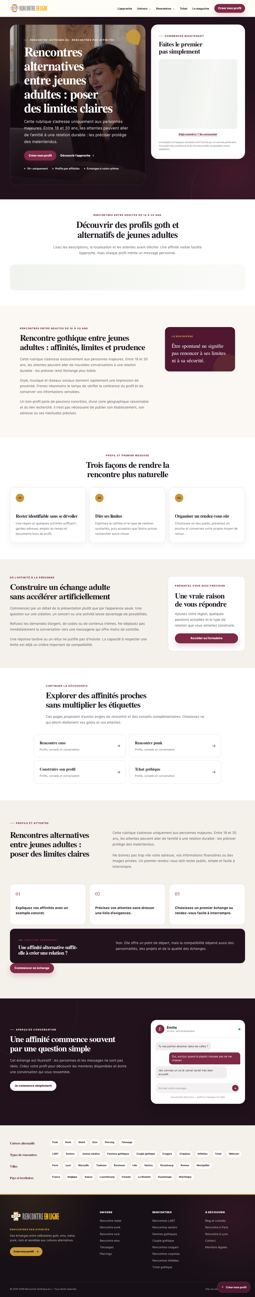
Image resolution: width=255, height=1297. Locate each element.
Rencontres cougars (165, 1247)
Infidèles (203, 1153)
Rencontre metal (110, 1220)
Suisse (88, 1177)
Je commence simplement (33, 1085)
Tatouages (107, 1247)
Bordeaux (119, 1165)
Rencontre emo (110, 1240)
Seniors (70, 1153)
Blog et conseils (215, 1220)
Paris (55, 1165)
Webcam (234, 1153)
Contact (210, 1240)
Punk (55, 1142)
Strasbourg (166, 1165)
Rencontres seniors (164, 1227)
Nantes (148, 1165)
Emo (94, 1142)
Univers (142, 8)
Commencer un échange (32, 968)
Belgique (72, 1177)
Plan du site (212, 1289)
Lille (134, 1165)
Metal (81, 1142)
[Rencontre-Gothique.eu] (29, 8)
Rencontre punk (110, 1227)
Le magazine (200, 8)
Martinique (185, 1177)
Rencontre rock (110, 1234)
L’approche (125, 8)
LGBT (55, 1153)
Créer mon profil (229, 8)
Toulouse (101, 1165)
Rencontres (163, 8)
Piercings (106, 1253)
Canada (126, 1177)
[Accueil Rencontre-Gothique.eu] (35, 1216)
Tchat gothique (162, 1267)
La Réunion (144, 1177)
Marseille (83, 1165)
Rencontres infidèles (165, 1260)
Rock (68, 1142)
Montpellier (203, 1165)
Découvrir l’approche (77, 155)
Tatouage (127, 1142)
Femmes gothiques (118, 1153)
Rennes (185, 1165)
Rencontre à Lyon (216, 1234)
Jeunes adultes (91, 1153)
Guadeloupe (165, 1177)
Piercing (109, 1142)
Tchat (183, 8)
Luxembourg (107, 1177)
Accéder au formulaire (206, 638)
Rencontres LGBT (163, 1220)
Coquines (184, 1153)
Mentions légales (216, 1247)
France (56, 1177)
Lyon (68, 1165)
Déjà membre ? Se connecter (198, 134)
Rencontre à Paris (216, 1227)
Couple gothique (145, 1153)
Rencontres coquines (166, 1253)
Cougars (167, 1153)
